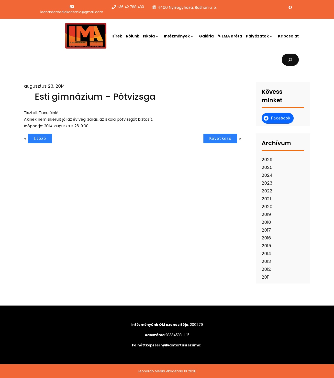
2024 (267, 175)
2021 (266, 199)
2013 (266, 261)
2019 (266, 214)
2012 (266, 269)
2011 (265, 277)
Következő (220, 138)
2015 (266, 246)
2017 (266, 230)
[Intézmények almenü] (193, 36)
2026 (267, 159)
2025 (267, 167)
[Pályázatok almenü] (272, 36)
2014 (266, 253)
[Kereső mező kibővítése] (290, 60)
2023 (267, 183)
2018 (266, 222)
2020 (267, 206)
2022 (267, 191)
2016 (266, 238)
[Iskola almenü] (158, 36)
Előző (40, 138)
